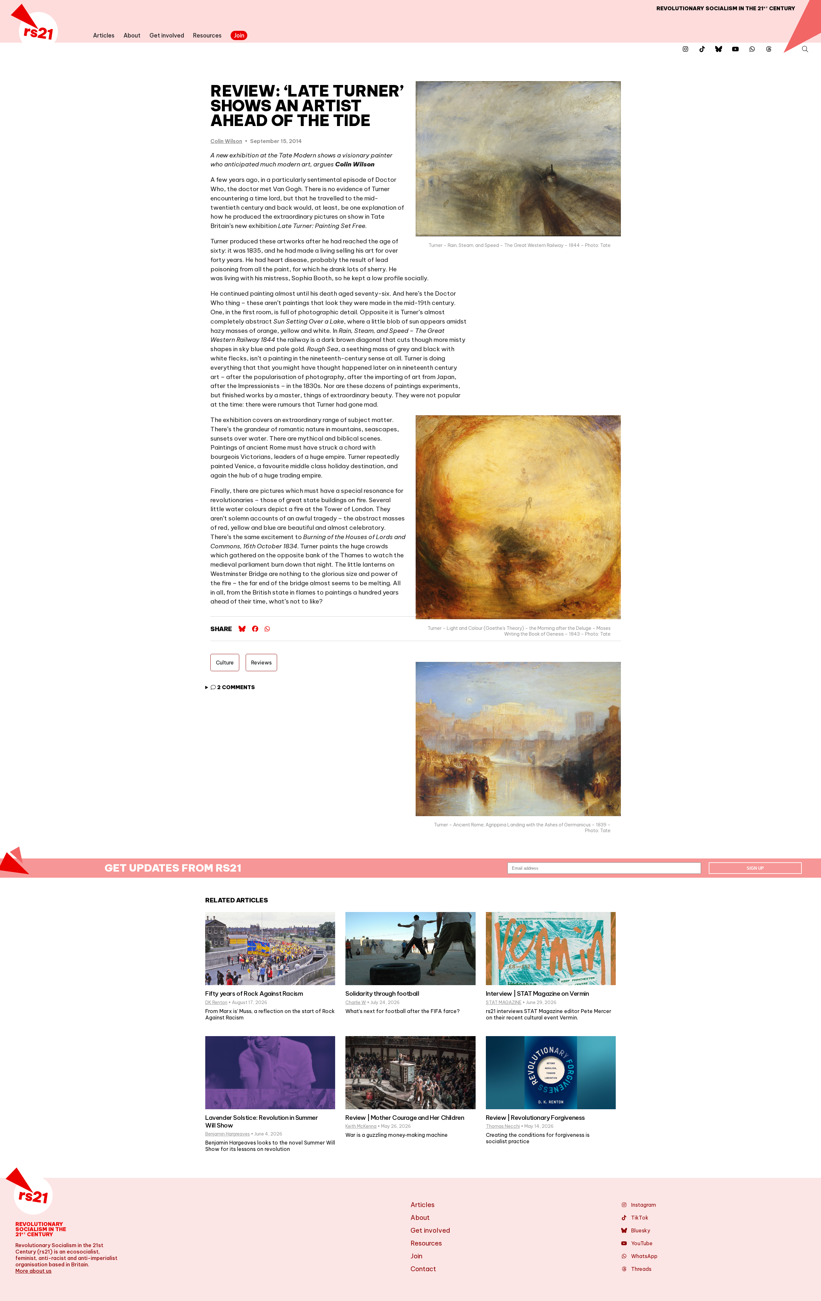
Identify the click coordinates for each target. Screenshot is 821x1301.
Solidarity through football (382, 993)
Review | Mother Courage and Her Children (404, 1117)
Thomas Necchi (503, 1126)
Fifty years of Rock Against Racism (254, 993)
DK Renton (216, 1002)
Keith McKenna (361, 1126)
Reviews (261, 662)
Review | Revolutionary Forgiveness (535, 1117)
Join (239, 35)
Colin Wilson (226, 141)
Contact (423, 1269)
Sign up (755, 868)
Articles (103, 35)
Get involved (166, 35)
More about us (33, 1271)
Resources (207, 35)
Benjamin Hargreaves (227, 1134)
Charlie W (355, 1002)
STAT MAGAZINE (503, 1002)
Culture (225, 662)
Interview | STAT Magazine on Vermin (537, 993)
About (131, 35)
